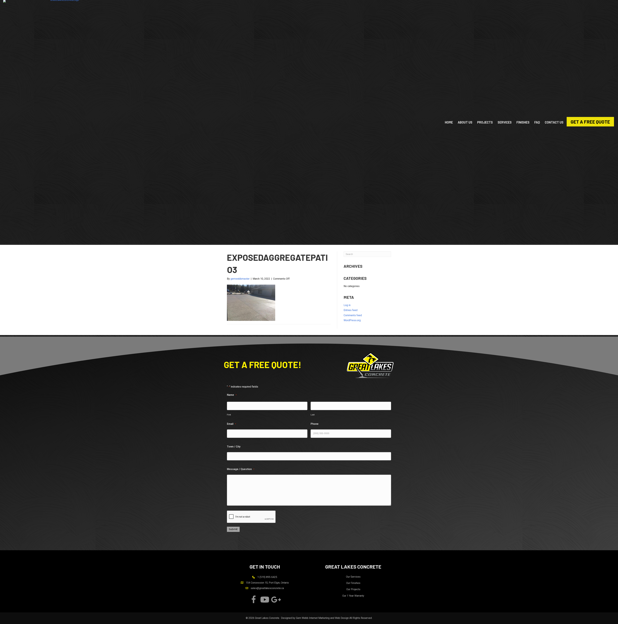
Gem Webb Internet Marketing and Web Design (322, 617)
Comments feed (353, 315)
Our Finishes (353, 583)
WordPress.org (352, 320)
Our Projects (353, 589)
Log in (347, 305)
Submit (233, 529)
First (229, 414)
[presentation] (251, 517)
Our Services (353, 576)
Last (313, 414)
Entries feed (350, 310)
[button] (253, 599)
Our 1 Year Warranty (353, 595)
